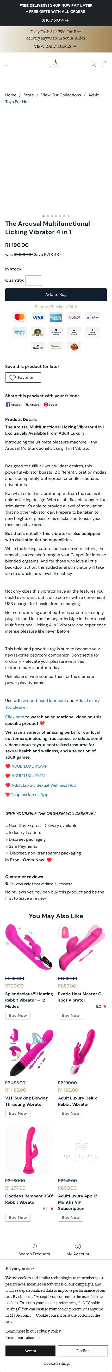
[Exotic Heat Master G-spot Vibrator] (82, 948)
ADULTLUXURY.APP (29, 766)
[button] (56, 64)
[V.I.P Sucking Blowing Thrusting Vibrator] (29, 1052)
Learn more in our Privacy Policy (33, 1331)
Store (29, 95)
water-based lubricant (44, 700)
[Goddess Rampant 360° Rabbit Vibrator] (29, 1150)
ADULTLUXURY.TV (28, 775)
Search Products (34, 1254)
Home (10, 95)
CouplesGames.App (29, 794)
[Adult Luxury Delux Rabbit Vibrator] (82, 1052)
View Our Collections (61, 95)
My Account (77, 1254)
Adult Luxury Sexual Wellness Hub (43, 785)
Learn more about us (22, 1337)
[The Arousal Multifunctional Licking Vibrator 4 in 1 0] (56, 161)
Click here (14, 717)
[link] (56, 20)
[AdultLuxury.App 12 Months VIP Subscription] (82, 1150)
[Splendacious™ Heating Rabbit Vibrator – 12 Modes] (29, 948)
